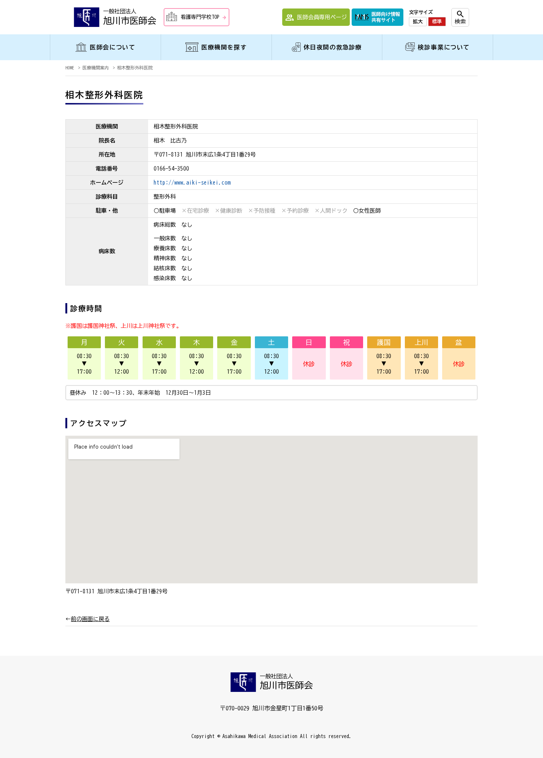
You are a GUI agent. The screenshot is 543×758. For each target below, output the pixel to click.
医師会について (112, 47)
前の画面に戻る (90, 619)
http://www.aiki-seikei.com (192, 182)
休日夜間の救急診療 (333, 47)
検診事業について (444, 47)
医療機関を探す (224, 47)
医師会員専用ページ (316, 18)
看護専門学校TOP (204, 17)
